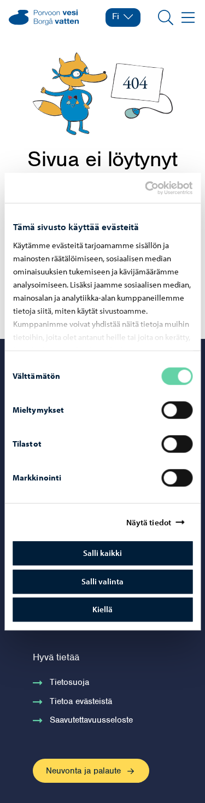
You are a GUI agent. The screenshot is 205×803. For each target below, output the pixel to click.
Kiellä (102, 609)
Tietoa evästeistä (81, 701)
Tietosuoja (69, 682)
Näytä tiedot (148, 522)
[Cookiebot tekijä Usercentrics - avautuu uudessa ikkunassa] (154, 188)
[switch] (176, 410)
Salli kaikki (102, 553)
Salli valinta (102, 581)
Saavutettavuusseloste (91, 719)
